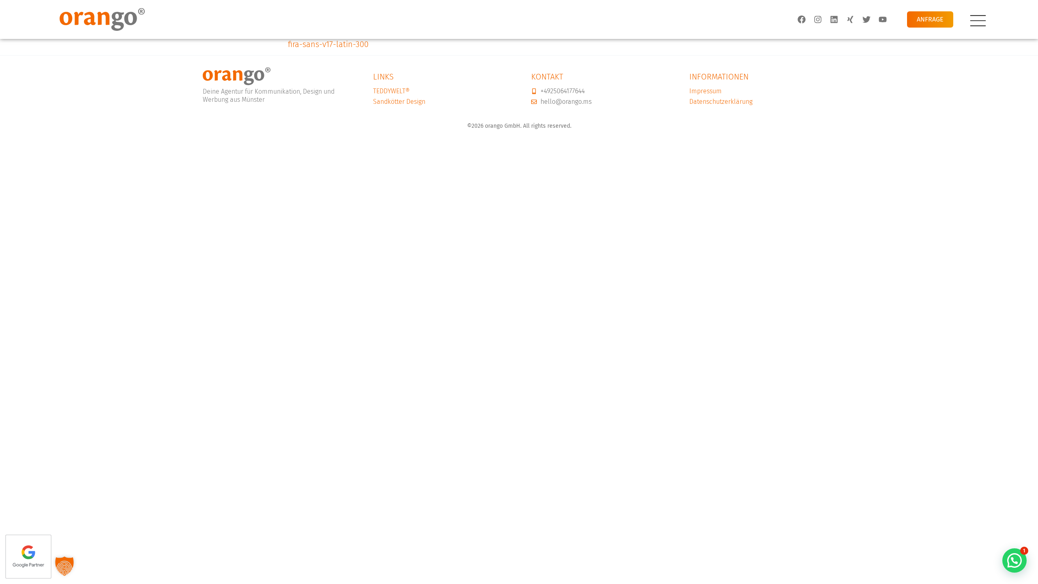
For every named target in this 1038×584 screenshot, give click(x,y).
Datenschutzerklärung (721, 101)
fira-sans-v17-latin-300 (328, 44)
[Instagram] (818, 19)
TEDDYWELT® (391, 91)
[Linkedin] (834, 19)
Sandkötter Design (399, 101)
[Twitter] (866, 19)
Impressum (705, 91)
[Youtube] (883, 19)
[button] (1014, 560)
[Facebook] (802, 19)
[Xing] (850, 19)
